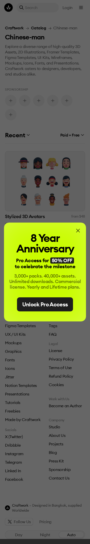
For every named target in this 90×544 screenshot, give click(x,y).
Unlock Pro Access (45, 304)
